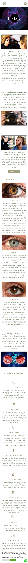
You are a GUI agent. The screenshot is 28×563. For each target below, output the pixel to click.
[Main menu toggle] (25, 3)
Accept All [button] (13, 559)
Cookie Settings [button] (6, 559)
